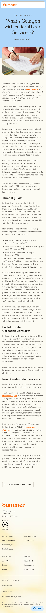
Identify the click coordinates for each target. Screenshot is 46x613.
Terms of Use (7, 591)
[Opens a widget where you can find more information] (37, 609)
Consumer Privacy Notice (11, 597)
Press (4, 565)
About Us (5, 561)
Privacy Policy (7, 586)
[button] (41, 4)
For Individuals (7, 549)
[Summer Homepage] (15, 4)
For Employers (7, 545)
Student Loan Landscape (18, 484)
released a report (9, 395)
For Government (8, 540)
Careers (5, 569)
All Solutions (29, 540)
